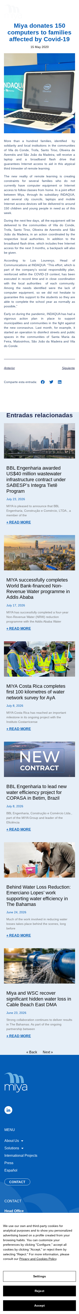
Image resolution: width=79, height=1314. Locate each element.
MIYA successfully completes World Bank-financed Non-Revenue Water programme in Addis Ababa (38, 588)
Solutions (11, 1148)
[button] (71, 11)
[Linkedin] (8, 1110)
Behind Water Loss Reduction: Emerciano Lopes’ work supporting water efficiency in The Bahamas (38, 895)
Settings (39, 1276)
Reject (39, 1291)
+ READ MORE (18, 522)
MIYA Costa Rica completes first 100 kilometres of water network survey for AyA (35, 691)
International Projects (20, 1155)
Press (8, 1163)
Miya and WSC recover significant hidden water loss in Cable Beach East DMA (38, 998)
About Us (11, 1141)
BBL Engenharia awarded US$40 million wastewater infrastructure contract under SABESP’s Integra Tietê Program (36, 479)
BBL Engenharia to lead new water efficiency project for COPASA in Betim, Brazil (36, 792)
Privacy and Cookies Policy (37, 1259)
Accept (39, 1305)
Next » (48, 1052)
